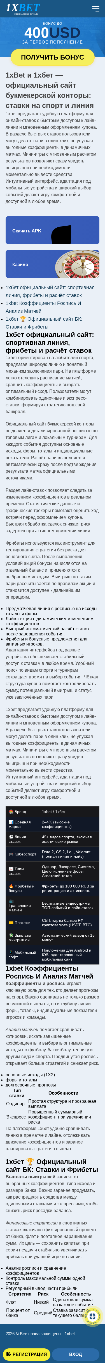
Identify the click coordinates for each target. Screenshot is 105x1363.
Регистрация (30, 1354)
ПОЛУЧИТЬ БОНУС (52, 57)
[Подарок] (92, 1316)
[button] (92, 1333)
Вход (75, 1354)
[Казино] (52, 264)
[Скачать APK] (52, 230)
